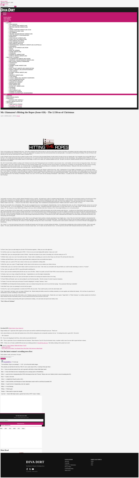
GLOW (11, 73)
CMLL (11, 28)
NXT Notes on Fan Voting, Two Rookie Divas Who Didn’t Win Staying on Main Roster (22, 348)
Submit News (5, 3)
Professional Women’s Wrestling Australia (25, 45)
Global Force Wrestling (18, 72)
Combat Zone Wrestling (18, 65)
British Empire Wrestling (18, 27)
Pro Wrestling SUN (16, 80)
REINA (11, 49)
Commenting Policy (69, 468)
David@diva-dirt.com (43, 343)
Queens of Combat (15, 82)
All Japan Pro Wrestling (18, 25)
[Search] (15, 6)
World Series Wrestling (18, 56)
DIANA (11, 67)
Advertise (67, 461)
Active (8, 23)
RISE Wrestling (14, 84)
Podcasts (9, 98)
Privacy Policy (68, 466)
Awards (9, 95)
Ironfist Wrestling (16, 75)
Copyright (67, 463)
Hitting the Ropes (15, 105)
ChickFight (13, 62)
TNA (92, 465)
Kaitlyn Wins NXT (6, 347)
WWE (92, 461)
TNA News (6, 18)
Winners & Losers (15, 107)
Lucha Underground (16, 79)
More (5, 94)
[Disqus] (49, 377)
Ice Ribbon (13, 32)
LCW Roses (13, 76)
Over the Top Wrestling (18, 39)
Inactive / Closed (12, 57)
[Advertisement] (48, 127)
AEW (92, 463)
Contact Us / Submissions (70, 465)
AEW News (7, 20)
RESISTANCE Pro (14, 83)
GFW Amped (13, 71)
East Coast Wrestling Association (21, 68)
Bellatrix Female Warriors (19, 61)
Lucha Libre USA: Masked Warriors (21, 78)
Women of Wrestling (17, 54)
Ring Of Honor (14, 50)
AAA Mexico (13, 24)
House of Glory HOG (16, 31)
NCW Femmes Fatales (16, 42)
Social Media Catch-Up (14, 101)
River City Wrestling (16, 86)
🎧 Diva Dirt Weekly (16, 100)
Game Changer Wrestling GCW (20, 29)
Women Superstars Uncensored (21, 93)
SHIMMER (12, 87)
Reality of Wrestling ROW (18, 47)
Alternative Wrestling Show (19, 58)
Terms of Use (67, 470)
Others (6, 21)
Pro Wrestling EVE (16, 43)
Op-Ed (24, 345)
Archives (9, 103)
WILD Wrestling (15, 90)
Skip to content (4, 1)
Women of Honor (15, 91)
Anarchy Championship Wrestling (21, 60)
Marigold (12, 36)
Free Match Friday (16, 104)
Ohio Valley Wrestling (17, 38)
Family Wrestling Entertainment (21, 69)
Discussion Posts (12, 97)
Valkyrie (12, 89)
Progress (12, 46)
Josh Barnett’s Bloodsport (19, 35)
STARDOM (12, 53)
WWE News (7, 17)
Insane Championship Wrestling (21, 34)
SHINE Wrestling (15, 51)
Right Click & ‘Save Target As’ (16, 328)
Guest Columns (10, 345)
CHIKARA (12, 64)
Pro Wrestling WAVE (16, 40)
